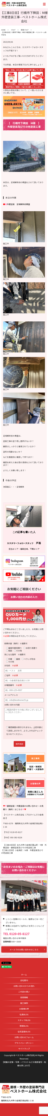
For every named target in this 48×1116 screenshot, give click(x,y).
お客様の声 (24, 1008)
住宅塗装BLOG (24, 1031)
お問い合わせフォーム (24, 1037)
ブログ (13, 30)
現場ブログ (25, 30)
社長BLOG (24, 1014)
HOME (3, 30)
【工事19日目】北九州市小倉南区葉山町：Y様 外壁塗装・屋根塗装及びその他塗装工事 (25, 846)
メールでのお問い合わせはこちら (24, 949)
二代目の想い (24, 991)
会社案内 (24, 980)
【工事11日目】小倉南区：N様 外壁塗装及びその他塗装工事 (22, 851)
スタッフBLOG (24, 1020)
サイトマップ (24, 1048)
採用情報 (24, 997)
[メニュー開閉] (44, 4)
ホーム (24, 974)
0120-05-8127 (19, 933)
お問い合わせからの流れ (24, 986)
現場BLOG (24, 1026)
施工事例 (24, 1003)
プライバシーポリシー (24, 1043)
